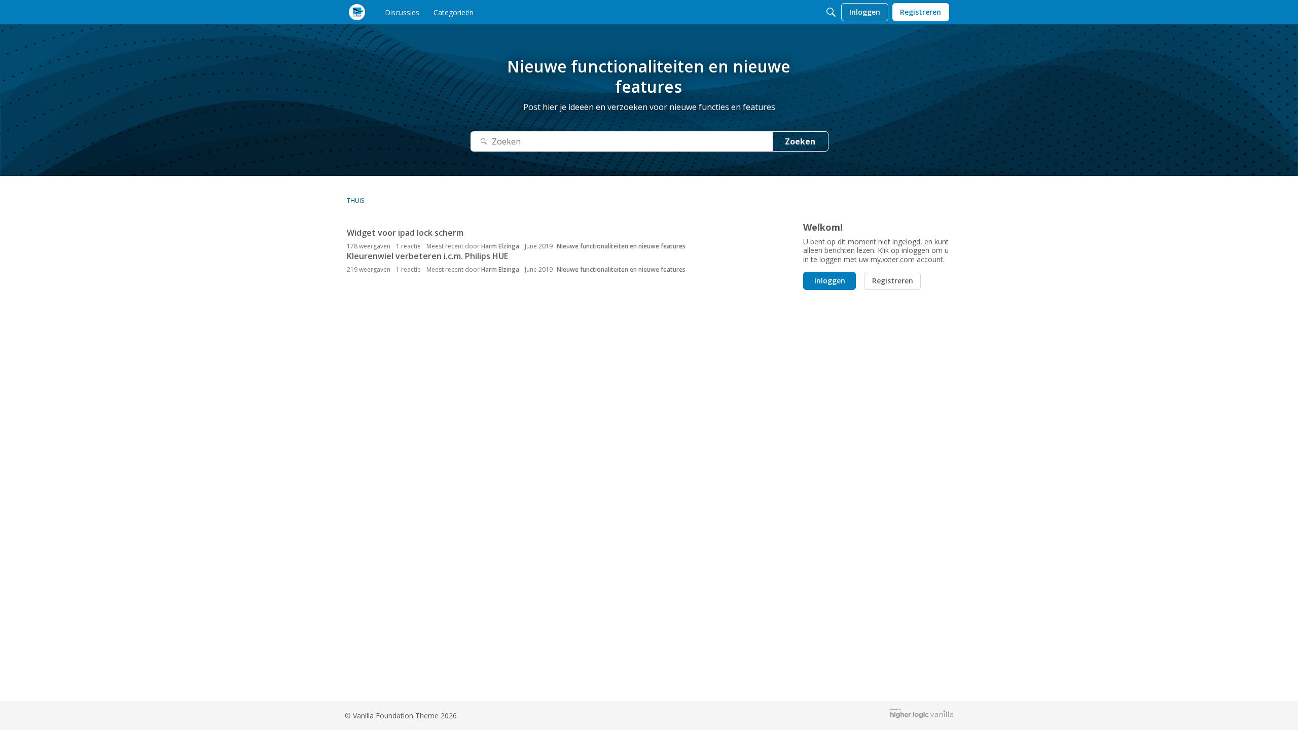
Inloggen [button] (829, 280)
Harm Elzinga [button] (500, 246)
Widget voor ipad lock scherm (405, 232)
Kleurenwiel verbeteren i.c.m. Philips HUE (427, 256)
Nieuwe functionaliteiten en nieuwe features (621, 246)
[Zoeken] (831, 12)
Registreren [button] (892, 280)
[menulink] (402, 12)
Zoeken (800, 141)
